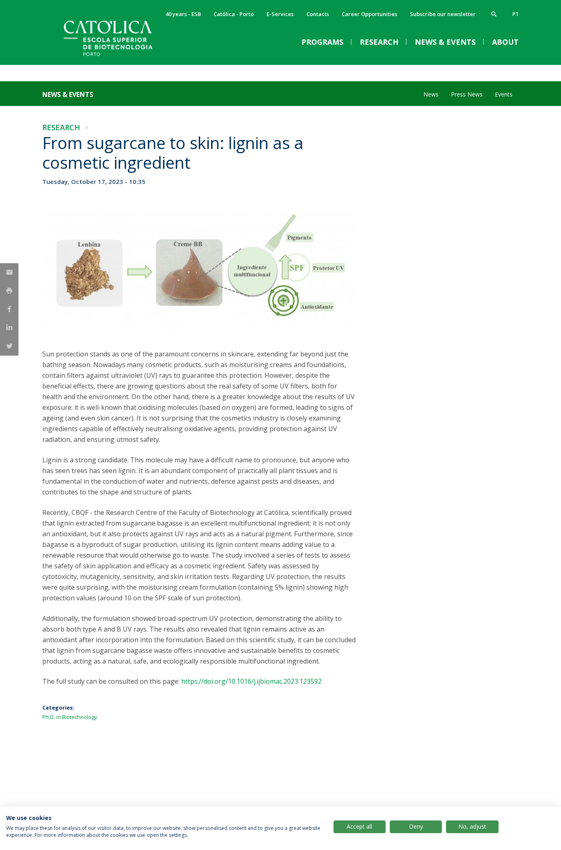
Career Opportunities (369, 14)
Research (61, 127)
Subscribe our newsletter (443, 14)
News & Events (67, 94)
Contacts (317, 14)
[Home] (124, 56)
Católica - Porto (234, 14)
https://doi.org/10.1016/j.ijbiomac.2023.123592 (251, 681)
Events (504, 94)
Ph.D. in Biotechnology (69, 717)
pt (516, 14)
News (431, 94)
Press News (467, 94)
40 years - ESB (183, 14)
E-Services (280, 14)
